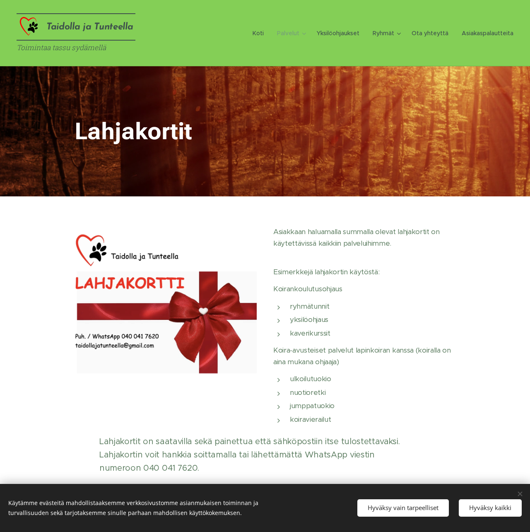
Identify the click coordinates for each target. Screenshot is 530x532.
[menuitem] (260, 33)
